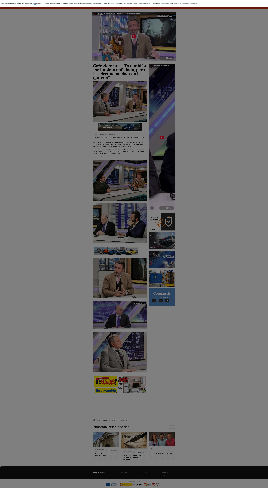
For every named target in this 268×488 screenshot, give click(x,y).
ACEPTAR (35, 4)
